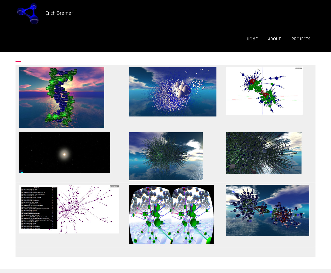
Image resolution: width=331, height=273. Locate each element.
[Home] (30, 13)
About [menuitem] (274, 38)
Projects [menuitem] (300, 38)
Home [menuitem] (252, 38)
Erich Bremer (59, 13)
